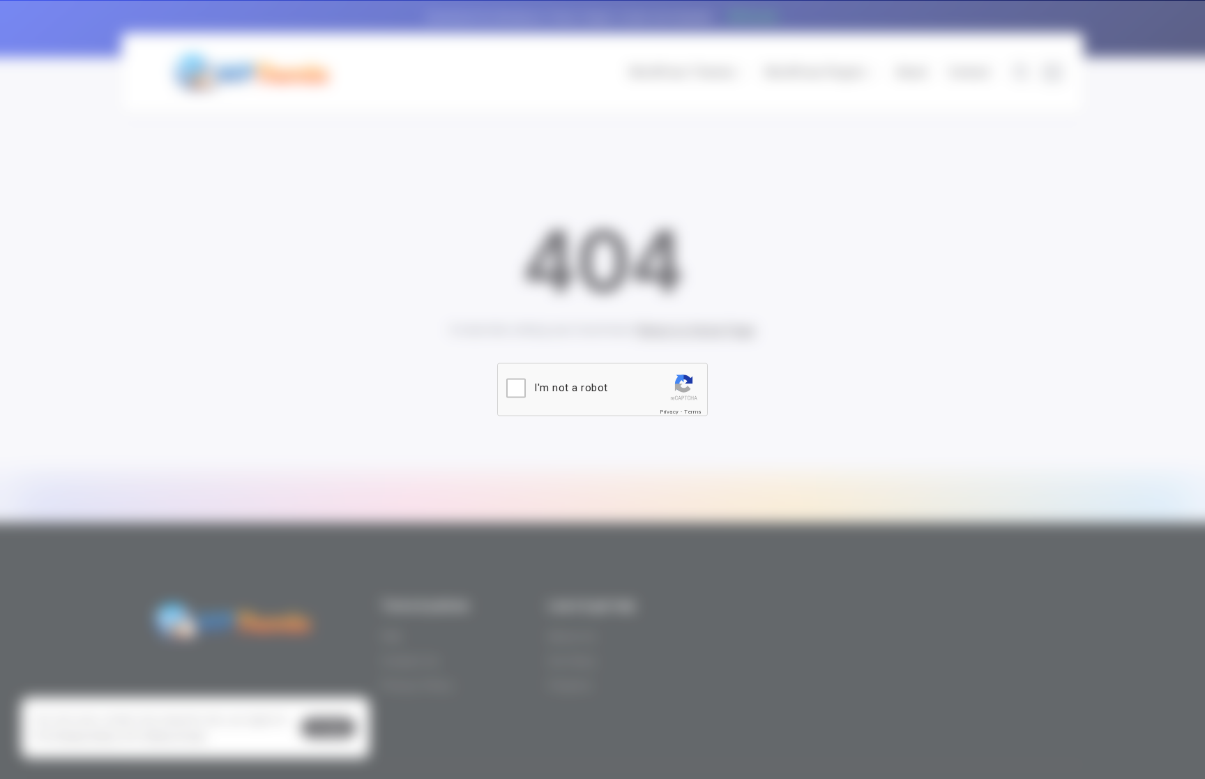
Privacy (669, 412)
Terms (693, 412)
